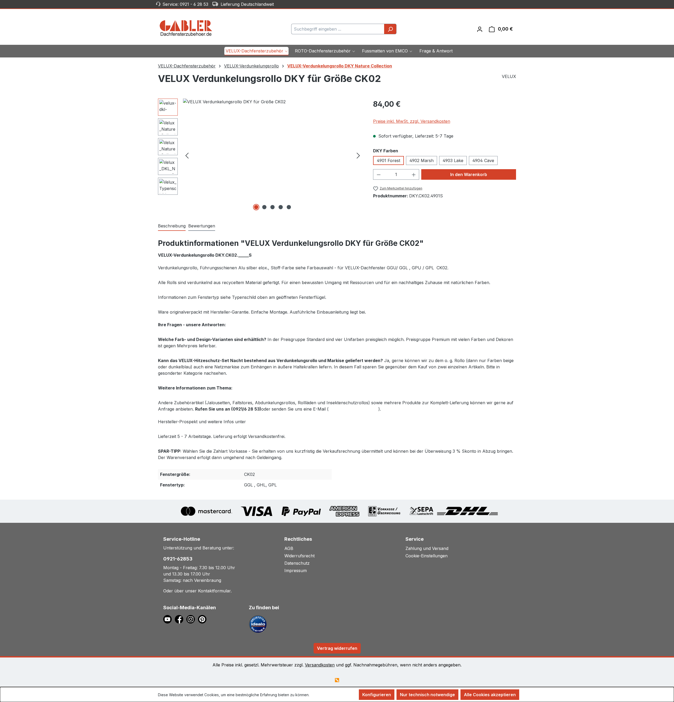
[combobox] (337, 29)
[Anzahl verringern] (378, 174)
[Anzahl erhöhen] (413, 174)
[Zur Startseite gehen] (186, 28)
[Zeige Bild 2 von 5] (264, 207)
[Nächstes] (358, 155)
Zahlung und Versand (426, 548)
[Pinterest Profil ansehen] (203, 618)
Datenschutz (297, 563)
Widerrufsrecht (299, 555)
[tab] (172, 226)
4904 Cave (483, 160)
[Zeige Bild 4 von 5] (281, 207)
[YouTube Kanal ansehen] (169, 618)
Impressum (295, 570)
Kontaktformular (214, 590)
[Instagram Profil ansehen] (192, 618)
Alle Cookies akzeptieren (490, 694)
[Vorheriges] (187, 155)
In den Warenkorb (468, 174)
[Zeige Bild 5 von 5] (289, 207)
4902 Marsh (421, 160)
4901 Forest (388, 160)
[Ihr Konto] (480, 29)
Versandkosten (320, 664)
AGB (288, 548)
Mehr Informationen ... (329, 695)
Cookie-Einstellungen (426, 555)
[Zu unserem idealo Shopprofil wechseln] (258, 623)
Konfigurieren (376, 694)
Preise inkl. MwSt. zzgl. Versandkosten (411, 121)
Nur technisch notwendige (427, 694)
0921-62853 (177, 559)
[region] (260, 155)
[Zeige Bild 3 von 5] (272, 207)
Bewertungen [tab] (201, 225)
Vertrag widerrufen (337, 648)
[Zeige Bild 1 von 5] (256, 207)
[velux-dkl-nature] (272, 155)
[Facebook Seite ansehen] (180, 618)
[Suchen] (390, 29)
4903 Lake (453, 160)
